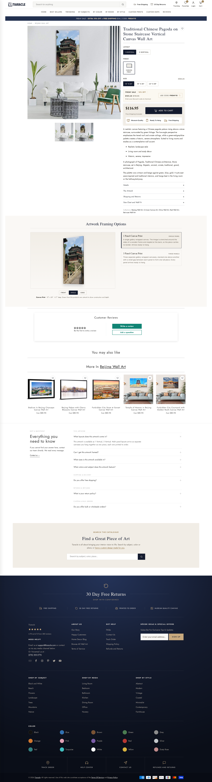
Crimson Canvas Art (151, 210)
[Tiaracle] (16, 4)
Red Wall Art (174, 210)
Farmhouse (140, 711)
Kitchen (85, 697)
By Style (121, 12)
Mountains (32, 707)
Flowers (31, 693)
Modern (139, 688)
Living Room (87, 683)
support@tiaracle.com (47, 645)
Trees (30, 702)
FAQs (108, 629)
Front (63, 292)
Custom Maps (152, 12)
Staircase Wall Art (129, 212)
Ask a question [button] (127, 332)
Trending (70, 12)
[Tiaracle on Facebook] (36, 660)
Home (43, 12)
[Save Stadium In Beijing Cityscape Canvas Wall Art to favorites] (53, 378)
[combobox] (76, 4)
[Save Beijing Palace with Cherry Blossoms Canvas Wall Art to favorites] (85, 378)
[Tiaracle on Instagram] (42, 660)
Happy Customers (79, 634)
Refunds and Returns (114, 648)
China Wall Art (164, 210)
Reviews (167, 12)
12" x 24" (128, 84)
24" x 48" (153, 84)
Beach (30, 688)
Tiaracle (37, 777)
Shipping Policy (112, 644)
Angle (73, 292)
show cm (181, 78)
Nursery (85, 711)
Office (84, 707)
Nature (31, 711)
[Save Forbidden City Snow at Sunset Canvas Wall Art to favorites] (117, 378)
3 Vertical (144, 52)
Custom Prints (136, 12)
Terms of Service (78, 648)
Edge (83, 292)
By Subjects (84, 12)
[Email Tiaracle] (30, 660)
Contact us (35, 455)
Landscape (32, 697)
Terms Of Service (97, 777)
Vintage (139, 693)
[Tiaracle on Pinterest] (48, 660)
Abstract (139, 683)
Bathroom (86, 693)
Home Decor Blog (79, 639)
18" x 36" (140, 84)
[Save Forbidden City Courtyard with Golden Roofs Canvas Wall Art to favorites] (182, 378)
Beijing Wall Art (42, 23)
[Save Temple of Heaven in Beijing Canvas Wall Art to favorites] (150, 378)
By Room (110, 12)
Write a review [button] (127, 326)
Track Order (111, 639)
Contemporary (141, 707)
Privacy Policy (112, 777)
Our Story (76, 629)
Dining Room (87, 702)
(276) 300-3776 (35, 654)
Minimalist (140, 702)
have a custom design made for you (109, 547)
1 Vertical (129, 52)
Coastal (139, 697)
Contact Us (110, 634)
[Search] (122, 4)
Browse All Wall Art (80, 644)
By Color (97, 12)
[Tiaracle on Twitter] (54, 660)
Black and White (35, 683)
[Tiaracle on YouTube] (60, 660)
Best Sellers (56, 12)
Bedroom (86, 688)
